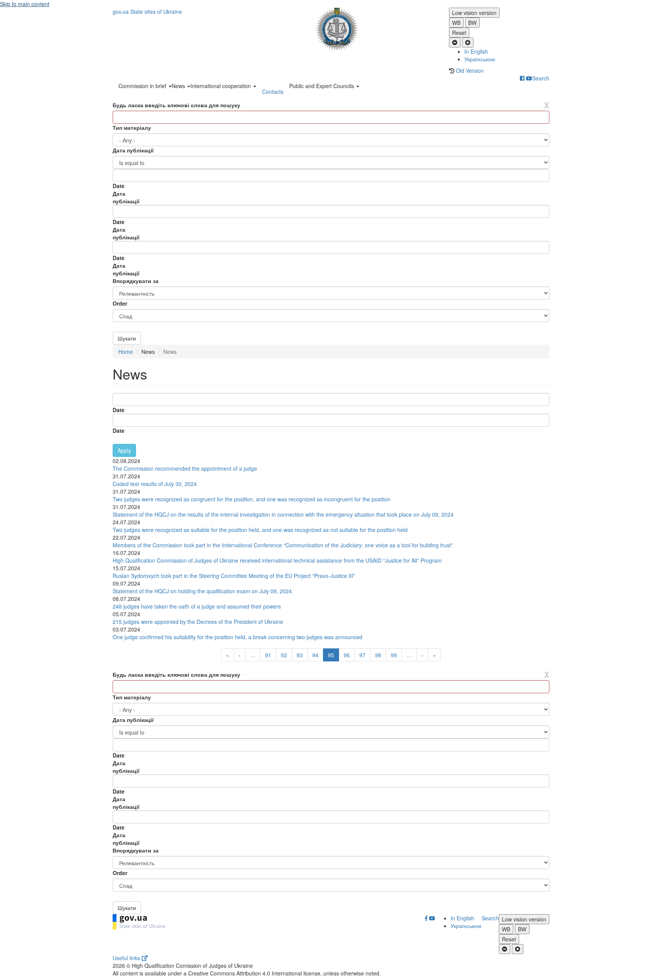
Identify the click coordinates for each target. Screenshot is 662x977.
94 (315, 655)
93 (300, 655)
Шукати (127, 338)
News (179, 86)
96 (347, 655)
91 (268, 655)
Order (120, 303)
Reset (459, 32)
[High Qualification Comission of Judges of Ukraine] (331, 29)
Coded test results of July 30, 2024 (155, 484)
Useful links (127, 958)
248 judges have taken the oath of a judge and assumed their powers (197, 606)
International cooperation (221, 86)
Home (125, 351)
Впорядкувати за (136, 281)
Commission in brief (143, 86)
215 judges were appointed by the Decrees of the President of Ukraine (198, 621)
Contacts (272, 91)
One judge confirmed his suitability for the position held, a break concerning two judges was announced (237, 637)
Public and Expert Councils (322, 86)
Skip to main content (24, 4)
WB (456, 22)
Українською (479, 59)
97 (362, 655)
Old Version (470, 70)
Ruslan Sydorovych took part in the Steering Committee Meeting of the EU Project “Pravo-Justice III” (234, 575)
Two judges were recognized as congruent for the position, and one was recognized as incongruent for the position (251, 499)
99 (394, 655)
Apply (124, 450)
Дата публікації (133, 150)
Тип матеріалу (132, 127)
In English (476, 51)
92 (284, 655)
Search (540, 78)
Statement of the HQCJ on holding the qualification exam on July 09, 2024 (202, 591)
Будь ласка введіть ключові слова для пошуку (176, 105)
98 (378, 655)
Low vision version (474, 12)
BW (472, 22)
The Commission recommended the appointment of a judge (185, 468)
